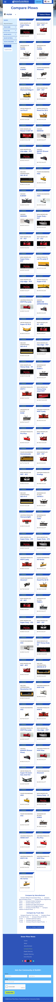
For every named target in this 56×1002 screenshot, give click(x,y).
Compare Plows (28, 948)
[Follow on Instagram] (25, 961)
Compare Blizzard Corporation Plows (31, 897)
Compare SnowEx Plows (32, 907)
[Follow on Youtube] (31, 961)
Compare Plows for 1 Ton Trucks (29, 915)
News (25, 943)
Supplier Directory (29, 954)
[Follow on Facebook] (22, 961)
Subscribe (9, 992)
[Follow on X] (28, 961)
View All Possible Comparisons (35, 927)
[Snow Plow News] (20, 1)
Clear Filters (8, 49)
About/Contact (28, 946)
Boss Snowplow (9, 47)
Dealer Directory (28, 951)
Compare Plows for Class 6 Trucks (35, 922)
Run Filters (8, 46)
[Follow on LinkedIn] (33, 961)
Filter (9, 14)
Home (25, 940)
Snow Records (28, 956)
